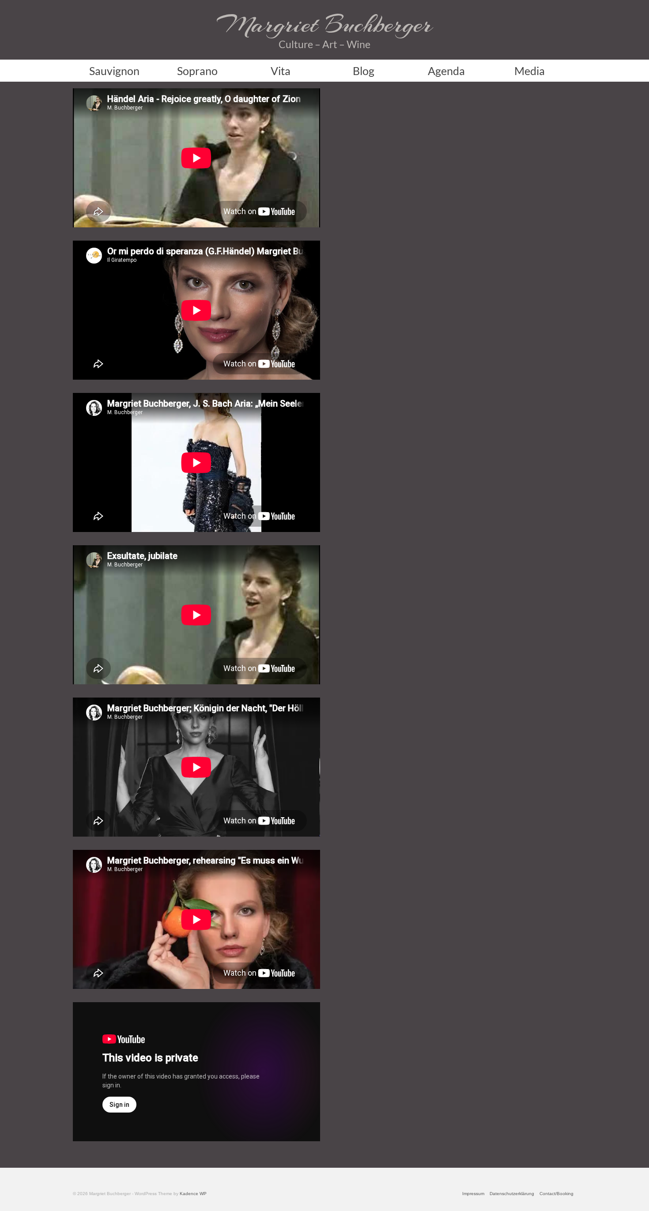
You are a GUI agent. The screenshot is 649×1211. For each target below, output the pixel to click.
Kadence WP (193, 1193)
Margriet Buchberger (324, 24)
